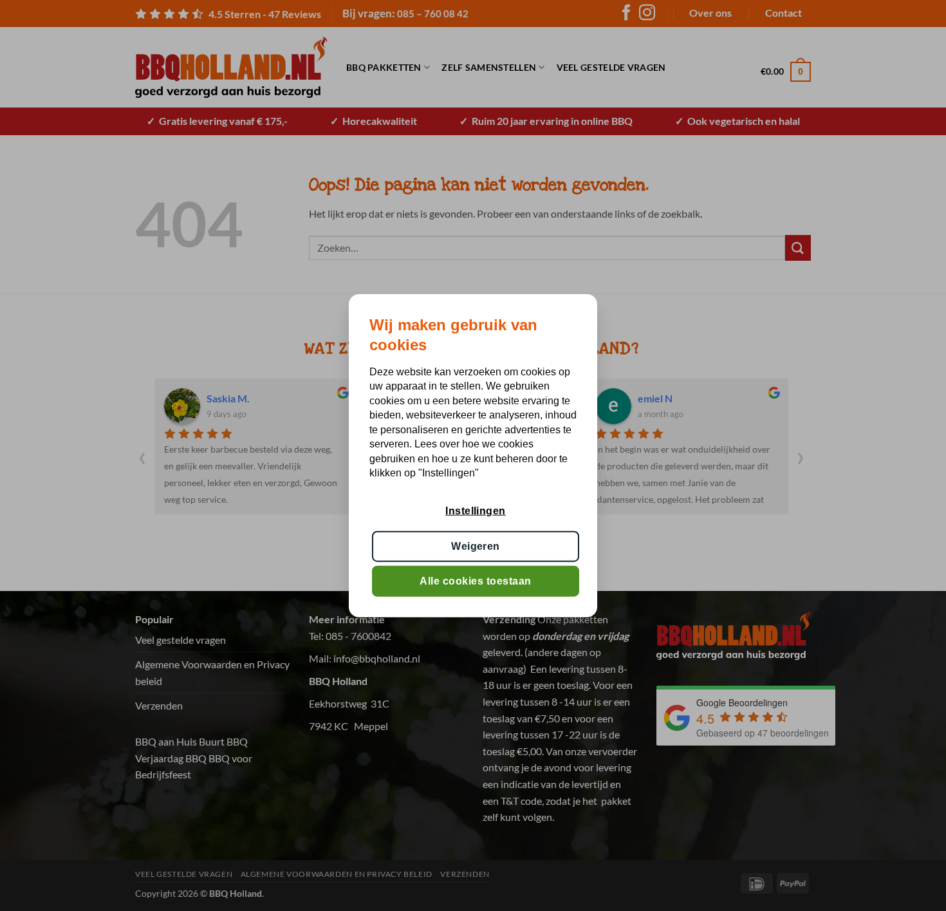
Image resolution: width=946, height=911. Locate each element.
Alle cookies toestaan (475, 581)
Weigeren (475, 545)
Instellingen (475, 510)
